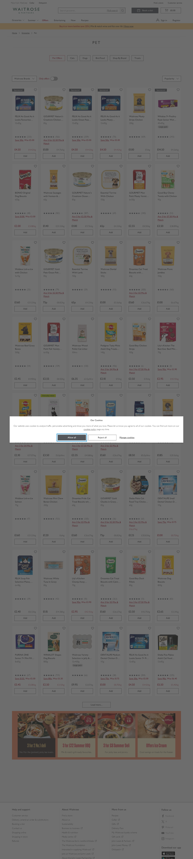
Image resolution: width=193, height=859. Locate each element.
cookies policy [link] (90, 429)
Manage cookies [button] (127, 437)
